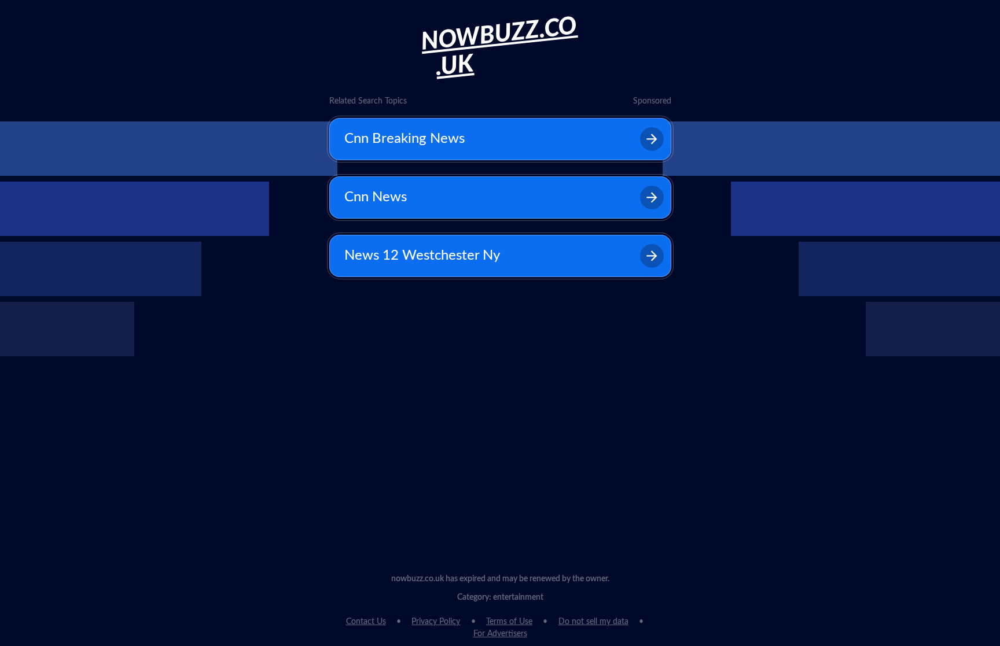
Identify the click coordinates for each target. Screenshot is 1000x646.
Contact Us (366, 622)
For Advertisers (500, 634)
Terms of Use (509, 622)
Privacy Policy (435, 622)
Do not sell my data (593, 622)
